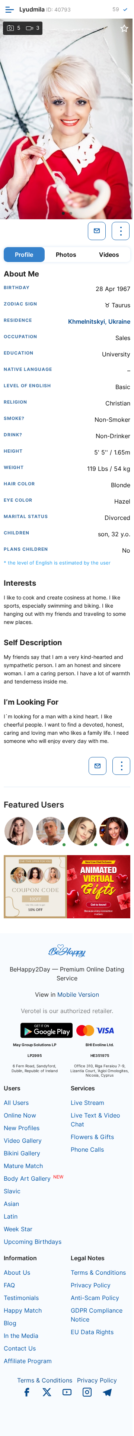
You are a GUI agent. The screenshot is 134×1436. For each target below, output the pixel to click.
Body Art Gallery (27, 1178)
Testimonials (21, 1297)
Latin (10, 1216)
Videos (109, 254)
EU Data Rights (92, 1332)
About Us (17, 1272)
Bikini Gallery (22, 1153)
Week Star (18, 1229)
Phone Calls (87, 1149)
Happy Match (23, 1310)
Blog (10, 1323)
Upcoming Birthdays (32, 1241)
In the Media (21, 1335)
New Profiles (21, 1128)
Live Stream (87, 1102)
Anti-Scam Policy (95, 1297)
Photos (66, 254)
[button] (63, 213)
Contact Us (20, 1348)
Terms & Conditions (98, 1272)
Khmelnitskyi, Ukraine (99, 321)
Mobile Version (78, 994)
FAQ (9, 1285)
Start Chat (110, 1422)
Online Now (20, 1115)
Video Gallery (23, 1140)
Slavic (12, 1191)
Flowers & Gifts (92, 1137)
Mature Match (23, 1166)
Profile (24, 254)
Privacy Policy (91, 1285)
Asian (11, 1203)
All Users (16, 1102)
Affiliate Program (28, 1361)
